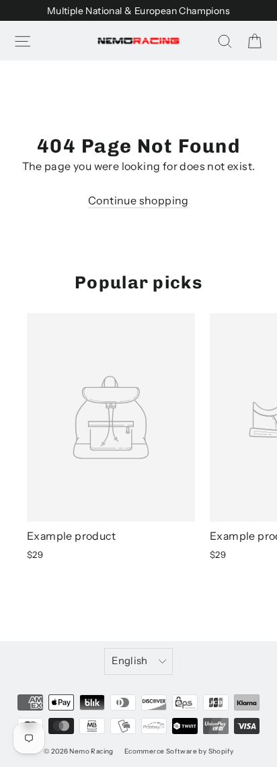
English (130, 661)
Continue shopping (138, 200)
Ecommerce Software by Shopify (179, 751)
